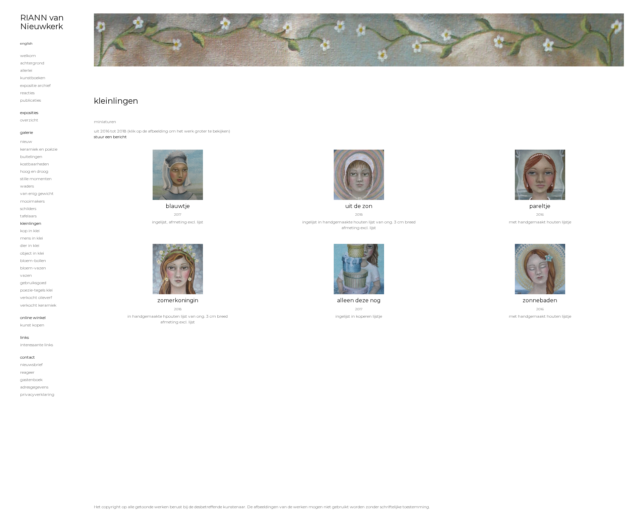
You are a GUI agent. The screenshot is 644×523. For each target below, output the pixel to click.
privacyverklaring (37, 394)
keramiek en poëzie (38, 149)
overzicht (29, 119)
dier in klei (29, 245)
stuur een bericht (110, 136)
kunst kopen (32, 324)
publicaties (30, 100)
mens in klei (31, 238)
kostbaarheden (34, 163)
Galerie (26, 132)
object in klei (32, 253)
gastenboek (31, 379)
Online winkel (33, 317)
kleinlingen (30, 223)
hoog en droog (34, 171)
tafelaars (28, 215)
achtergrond (32, 62)
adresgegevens (34, 386)
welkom (28, 55)
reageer (27, 372)
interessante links (36, 344)
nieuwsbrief (31, 364)
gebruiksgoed (33, 282)
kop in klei (30, 230)
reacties (27, 92)
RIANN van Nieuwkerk (42, 22)
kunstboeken (32, 77)
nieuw (26, 141)
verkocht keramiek (38, 305)
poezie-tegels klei (36, 290)
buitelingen (31, 156)
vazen (26, 275)
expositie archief (35, 85)
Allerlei (26, 70)
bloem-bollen (33, 260)
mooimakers (32, 201)
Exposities (29, 112)
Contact (27, 357)
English (26, 43)
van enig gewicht (37, 193)
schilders (28, 208)
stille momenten (36, 178)
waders (27, 186)
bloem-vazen (33, 267)
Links (24, 337)
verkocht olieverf (36, 297)
